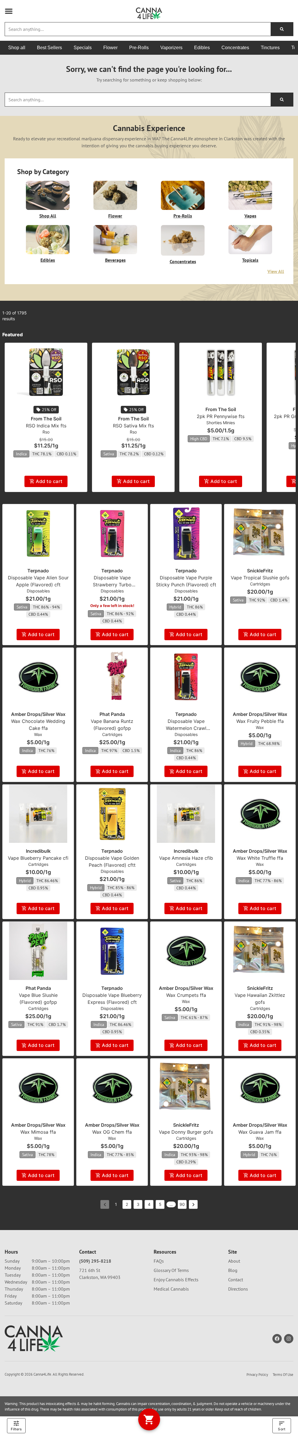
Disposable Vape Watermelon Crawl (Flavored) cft (186, 728)
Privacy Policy (257, 1374)
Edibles (47, 260)
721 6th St (89, 1270)
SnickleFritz (260, 571)
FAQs (159, 1261)
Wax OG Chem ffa (112, 1132)
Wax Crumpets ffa (186, 995)
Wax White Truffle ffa (260, 858)
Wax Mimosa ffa (38, 1132)
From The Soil (46, 419)
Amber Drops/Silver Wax (38, 714)
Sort (281, 1429)
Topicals (250, 260)
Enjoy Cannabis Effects (176, 1279)
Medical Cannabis (171, 1289)
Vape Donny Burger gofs (186, 1132)
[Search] (282, 29)
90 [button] (182, 1204)
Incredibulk (38, 851)
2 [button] (127, 1204)
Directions (238, 1289)
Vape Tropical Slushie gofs (260, 578)
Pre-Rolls (182, 216)
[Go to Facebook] (277, 1338)
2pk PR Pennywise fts (220, 416)
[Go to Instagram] (288, 1338)
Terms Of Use (283, 1374)
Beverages (115, 260)
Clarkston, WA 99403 (99, 1277)
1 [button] (116, 1204)
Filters (16, 1429)
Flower (115, 216)
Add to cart (49, 481)
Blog (232, 1270)
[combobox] (138, 29)
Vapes (250, 216)
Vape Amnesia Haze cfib (186, 858)
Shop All (47, 216)
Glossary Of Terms (171, 1270)
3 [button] (138, 1204)
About (234, 1261)
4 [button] (149, 1204)
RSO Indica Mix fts (46, 426)
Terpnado (38, 571)
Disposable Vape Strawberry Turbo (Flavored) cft (112, 584)
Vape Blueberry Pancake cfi (38, 858)
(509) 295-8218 (95, 1261)
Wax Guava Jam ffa (259, 1132)
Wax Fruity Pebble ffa (260, 721)
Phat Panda (112, 714)
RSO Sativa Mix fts (133, 426)
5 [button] (160, 1204)
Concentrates (183, 261)
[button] (9, 11)
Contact (235, 1279)
